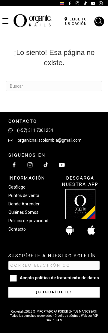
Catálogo (17, 187)
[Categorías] (5, 21)
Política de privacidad (28, 220)
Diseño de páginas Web (71, 315)
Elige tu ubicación (76, 21)
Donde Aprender (24, 203)
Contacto (17, 229)
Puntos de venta (23, 195)
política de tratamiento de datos (67, 277)
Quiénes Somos (23, 212)
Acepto (59, 277)
